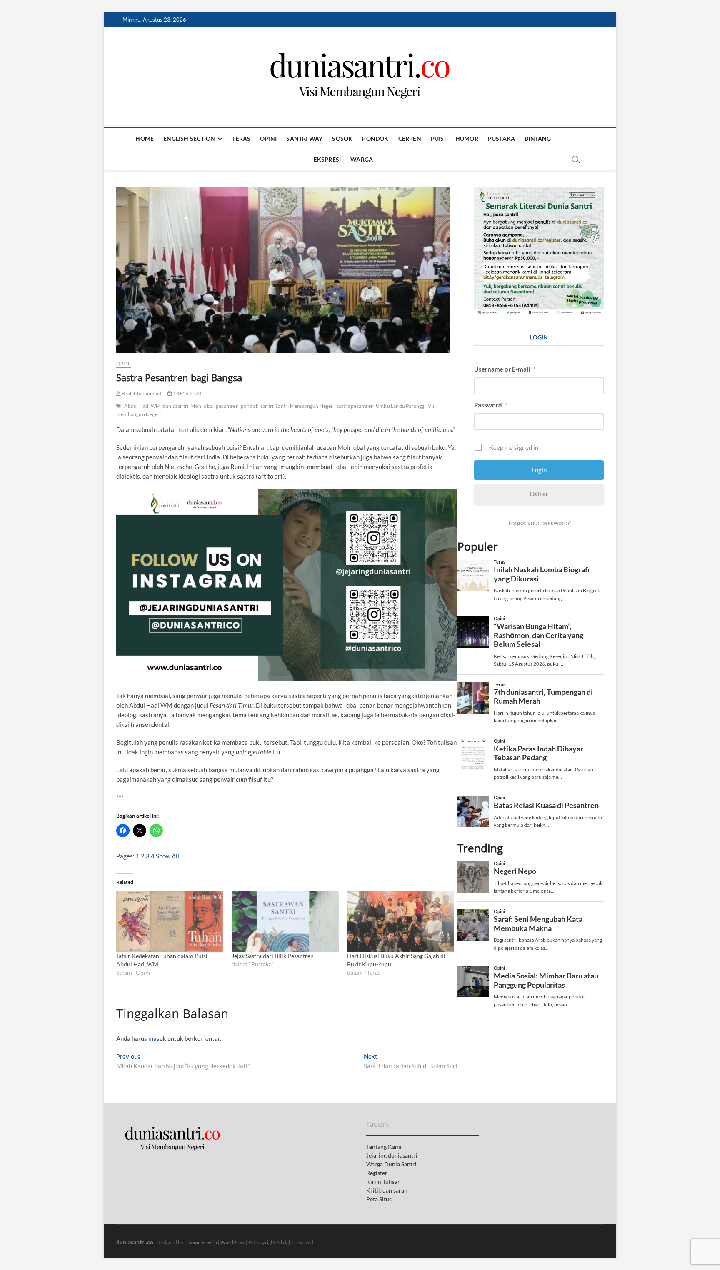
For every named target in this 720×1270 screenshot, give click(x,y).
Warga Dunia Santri (391, 1164)
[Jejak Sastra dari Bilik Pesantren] (285, 921)
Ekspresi (327, 159)
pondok (249, 406)
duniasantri (175, 406)
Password (491, 405)
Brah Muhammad (141, 393)
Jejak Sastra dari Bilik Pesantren (273, 955)
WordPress (232, 1242)
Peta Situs (379, 1199)
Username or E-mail (505, 369)
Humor (466, 138)
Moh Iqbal (202, 406)
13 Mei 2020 (186, 393)
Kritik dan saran (387, 1190)
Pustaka (501, 138)
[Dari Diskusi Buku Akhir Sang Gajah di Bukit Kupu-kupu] (400, 921)
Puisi (438, 138)
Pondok (375, 138)
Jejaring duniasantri (392, 1155)
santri (266, 406)
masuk (157, 1038)
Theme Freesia (201, 1242)
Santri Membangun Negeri (305, 406)
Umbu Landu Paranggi (401, 406)
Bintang (538, 138)
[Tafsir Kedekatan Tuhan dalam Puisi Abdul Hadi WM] (169, 921)
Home (144, 138)
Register (377, 1172)
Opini (268, 138)
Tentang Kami (384, 1146)
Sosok (342, 138)
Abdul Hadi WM (142, 406)
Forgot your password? (539, 522)
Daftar (539, 493)
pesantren (227, 406)
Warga (361, 159)
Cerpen (409, 138)
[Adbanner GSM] (539, 191)
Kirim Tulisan (383, 1181)
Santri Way (304, 138)
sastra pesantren (355, 406)
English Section (189, 138)
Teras (241, 138)
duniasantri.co (134, 1241)
